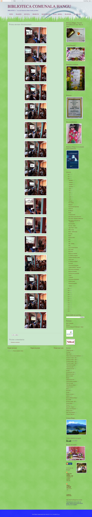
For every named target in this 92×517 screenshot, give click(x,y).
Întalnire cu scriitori (70, 394)
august (70, 188)
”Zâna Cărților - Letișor (72, 227)
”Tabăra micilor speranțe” (71, 365)
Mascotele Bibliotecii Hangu (71, 397)
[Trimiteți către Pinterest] (17, 335)
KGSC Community (69, 323)
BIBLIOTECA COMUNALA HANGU (39, 6)
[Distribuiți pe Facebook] (16, 335)
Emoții (69, 212)
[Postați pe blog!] (13, 335)
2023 (69, 288)
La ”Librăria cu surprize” (73, 255)
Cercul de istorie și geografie (73, 273)
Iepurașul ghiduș (71, 223)
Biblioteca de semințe (70, 374)
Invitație (67, 392)
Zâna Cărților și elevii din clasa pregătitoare (74, 221)
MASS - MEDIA (57, 14)
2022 (69, 290)
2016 (69, 302)
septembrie (71, 186)
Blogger (67, 377)
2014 (69, 307)
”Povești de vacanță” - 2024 (71, 359)
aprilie (70, 196)
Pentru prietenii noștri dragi (73, 206)
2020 (69, 294)
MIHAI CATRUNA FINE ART (69, 486)
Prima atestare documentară (73, 269)
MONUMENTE (46, 14)
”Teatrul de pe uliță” (70, 366)
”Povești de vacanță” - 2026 (71, 363)
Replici (69, 235)
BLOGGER (68, 14)
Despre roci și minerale (72, 253)
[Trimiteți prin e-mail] (12, 335)
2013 (69, 309)
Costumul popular (71, 214)
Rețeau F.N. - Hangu (70, 407)
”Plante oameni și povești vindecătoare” (73, 355)
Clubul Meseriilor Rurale (71, 385)
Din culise (70, 233)
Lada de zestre (71, 259)
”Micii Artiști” (69, 354)
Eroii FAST (70, 251)
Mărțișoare (70, 204)
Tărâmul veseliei (69, 410)
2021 (69, 292)
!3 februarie (70, 277)
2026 (69, 174)
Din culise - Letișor (72, 225)
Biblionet (68, 325)
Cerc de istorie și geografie (73, 265)
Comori (69, 275)
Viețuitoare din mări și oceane (74, 257)
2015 (69, 304)
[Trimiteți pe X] (15, 335)
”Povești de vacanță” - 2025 (71, 361)
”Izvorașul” (68, 352)
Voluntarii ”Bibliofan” (70, 414)
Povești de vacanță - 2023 (71, 401)
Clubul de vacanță (69, 383)
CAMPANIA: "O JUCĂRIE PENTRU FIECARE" (69, 478)
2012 (69, 311)
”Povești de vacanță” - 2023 (71, 357)
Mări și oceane (71, 229)
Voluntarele (70, 208)
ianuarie (70, 285)
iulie (70, 190)
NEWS (11, 14)
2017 (69, 300)
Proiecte (67, 405)
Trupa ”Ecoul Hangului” (70, 412)
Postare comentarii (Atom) (18, 350)
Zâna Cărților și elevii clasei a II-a (74, 216)
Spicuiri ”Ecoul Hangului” (71, 408)
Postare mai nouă (12, 348)
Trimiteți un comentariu (15, 342)
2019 (69, 296)
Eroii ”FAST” (71, 249)
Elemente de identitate (72, 271)
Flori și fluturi (71, 202)
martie (70, 199)
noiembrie (71, 182)
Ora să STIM (68, 399)
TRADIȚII (18, 14)
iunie (70, 192)
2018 (69, 298)
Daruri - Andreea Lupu (72, 231)
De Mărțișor (70, 210)
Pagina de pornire (35, 348)
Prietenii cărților (69, 403)
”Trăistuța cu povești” (70, 368)
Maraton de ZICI (71, 237)
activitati (68, 370)
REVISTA (27, 14)
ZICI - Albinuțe (71, 243)
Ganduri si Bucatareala (69, 495)
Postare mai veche (59, 348)
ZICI (69, 239)
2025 (69, 176)
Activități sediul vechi (70, 372)
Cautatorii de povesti (70, 379)
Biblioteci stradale (69, 376)
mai (69, 194)
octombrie (71, 184)
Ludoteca (68, 396)
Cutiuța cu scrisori (69, 386)
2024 (69, 178)
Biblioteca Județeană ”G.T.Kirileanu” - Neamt (74, 327)
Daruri (67, 388)
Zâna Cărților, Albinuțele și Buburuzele (75, 218)
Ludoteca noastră (71, 281)
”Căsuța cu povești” (69, 350)
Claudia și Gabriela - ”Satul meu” (74, 267)
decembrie (71, 180)
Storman (50, 514)
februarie (70, 201)
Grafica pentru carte (69, 489)
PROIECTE (36, 14)
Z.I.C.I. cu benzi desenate (73, 247)
